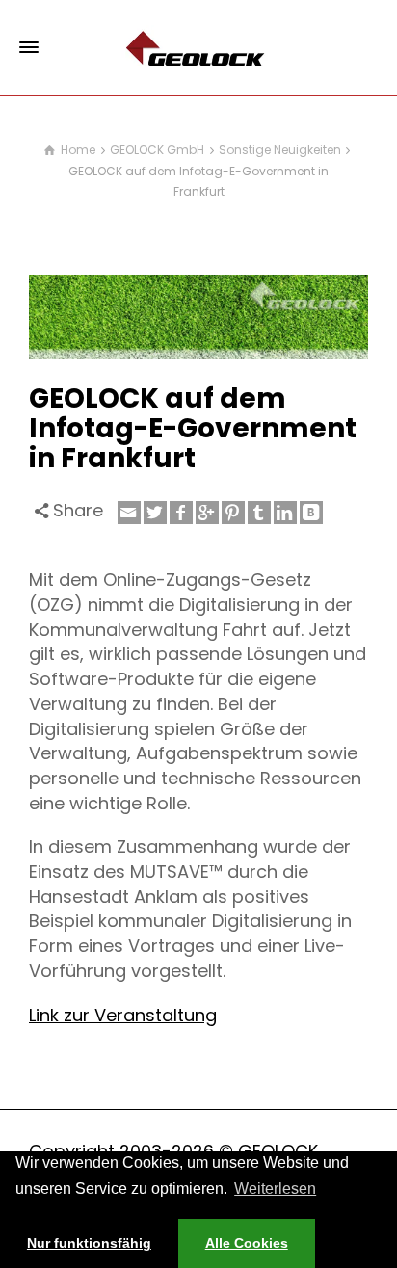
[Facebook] (181, 512)
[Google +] (207, 512)
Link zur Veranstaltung (123, 1015)
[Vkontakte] (311, 512)
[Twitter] (155, 512)
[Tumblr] (259, 512)
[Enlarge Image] (198, 317)
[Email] (129, 512)
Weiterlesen (275, 1188)
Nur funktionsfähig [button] (89, 1243)
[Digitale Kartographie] (198, 47)
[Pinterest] (233, 512)
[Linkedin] (285, 512)
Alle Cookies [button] (246, 1243)
